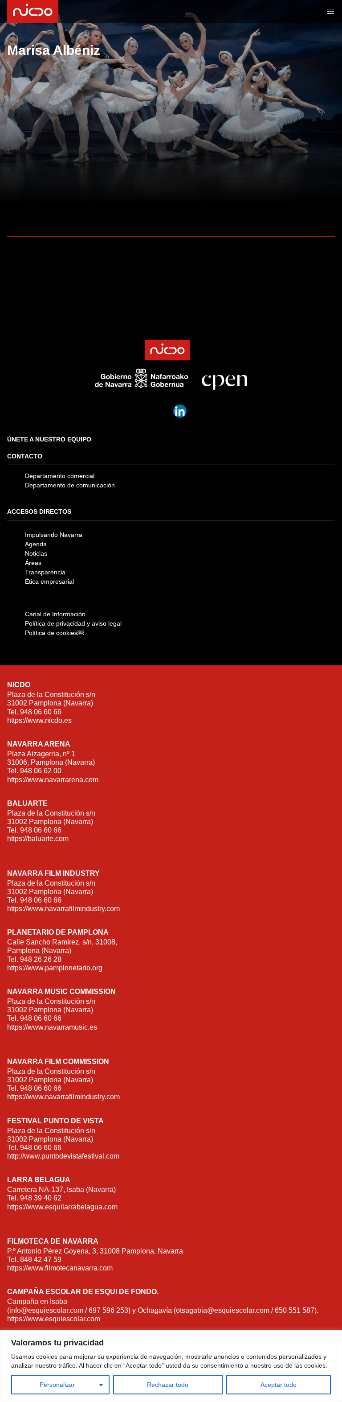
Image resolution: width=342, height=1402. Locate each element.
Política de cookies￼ (54, 632)
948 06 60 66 (40, 712)
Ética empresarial (49, 581)
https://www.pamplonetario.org (54, 968)
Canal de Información (55, 614)
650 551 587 (294, 1310)
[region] (171, 1366)
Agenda (36, 544)
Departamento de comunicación (70, 485)
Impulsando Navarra (53, 534)
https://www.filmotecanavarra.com (60, 1268)
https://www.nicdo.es (39, 720)
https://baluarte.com (38, 838)
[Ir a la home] (32, 11)
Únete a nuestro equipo (49, 439)
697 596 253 (108, 1310)
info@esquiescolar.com (46, 1310)
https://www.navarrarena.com (52, 779)
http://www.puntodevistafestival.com (63, 1156)
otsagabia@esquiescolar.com (222, 1310)
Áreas (33, 562)
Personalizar (57, 1384)
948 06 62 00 (40, 771)
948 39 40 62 (40, 1198)
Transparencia (45, 572)
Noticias (36, 553)
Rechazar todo (167, 1384)
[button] (330, 11)
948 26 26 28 (40, 959)
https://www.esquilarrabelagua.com (62, 1207)
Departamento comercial (59, 475)
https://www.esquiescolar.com (53, 1319)
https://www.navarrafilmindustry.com (63, 908)
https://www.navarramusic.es (52, 1027)
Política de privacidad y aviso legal (73, 623)
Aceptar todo (279, 1384)
